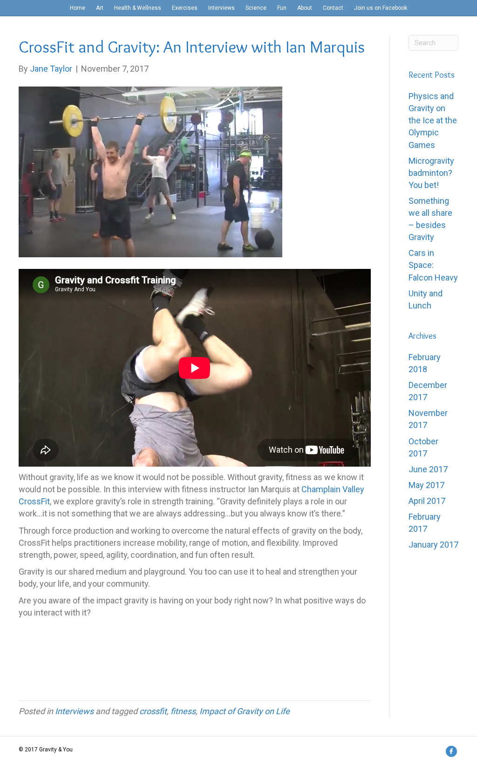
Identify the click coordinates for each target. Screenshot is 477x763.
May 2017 (426, 485)
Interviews (221, 8)
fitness (183, 711)
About (304, 8)
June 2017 (428, 469)
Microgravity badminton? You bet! (431, 173)
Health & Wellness (137, 8)
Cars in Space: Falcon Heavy (433, 265)
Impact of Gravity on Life (244, 711)
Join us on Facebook (380, 8)
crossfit (153, 711)
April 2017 (427, 501)
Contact (333, 8)
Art (99, 8)
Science (255, 8)
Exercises (185, 8)
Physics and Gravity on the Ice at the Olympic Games (433, 120)
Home (77, 8)
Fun (281, 8)
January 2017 (433, 544)
